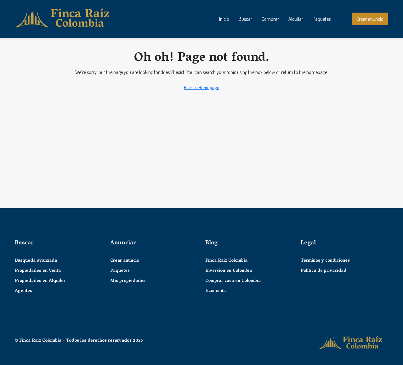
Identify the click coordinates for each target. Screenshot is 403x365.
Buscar (245, 19)
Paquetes (322, 19)
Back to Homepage (201, 87)
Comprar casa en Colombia (233, 281)
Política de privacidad (323, 271)
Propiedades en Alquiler (40, 281)
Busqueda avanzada (36, 261)
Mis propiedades (127, 281)
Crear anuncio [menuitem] (369, 19)
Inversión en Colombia (228, 271)
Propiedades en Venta (38, 271)
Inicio (224, 19)
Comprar (270, 19)
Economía (215, 291)
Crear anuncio (124, 261)
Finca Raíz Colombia (226, 261)
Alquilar (295, 19)
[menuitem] (342, 19)
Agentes (23, 291)
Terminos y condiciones (325, 261)
